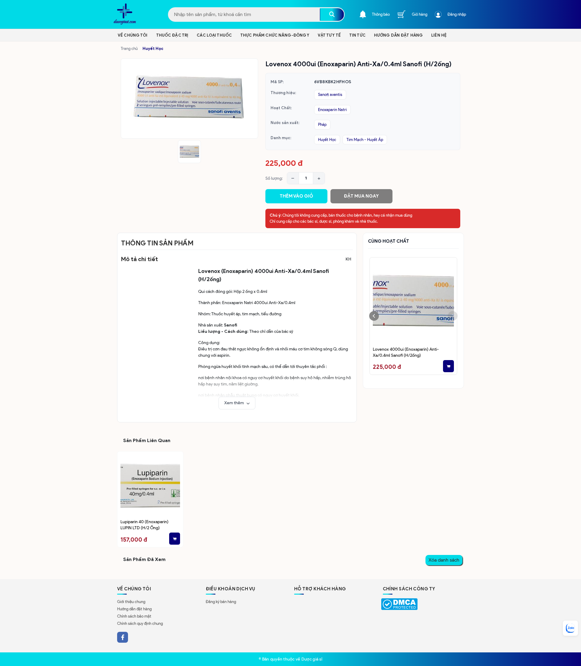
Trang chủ (129, 48)
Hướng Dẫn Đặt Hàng (398, 35)
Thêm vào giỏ (296, 196)
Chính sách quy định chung (140, 623)
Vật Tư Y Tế (329, 35)
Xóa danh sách (443, 560)
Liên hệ (439, 35)
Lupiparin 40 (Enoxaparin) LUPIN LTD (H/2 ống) (144, 524)
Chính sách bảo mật (134, 616)
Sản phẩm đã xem (144, 559)
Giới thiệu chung (131, 601)
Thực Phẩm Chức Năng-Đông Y (274, 35)
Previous (374, 316)
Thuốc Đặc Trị (172, 35)
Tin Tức (357, 35)
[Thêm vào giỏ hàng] (448, 366)
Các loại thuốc (214, 35)
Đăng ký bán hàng (221, 601)
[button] (236, 403)
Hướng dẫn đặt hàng (134, 609)
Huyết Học (153, 48)
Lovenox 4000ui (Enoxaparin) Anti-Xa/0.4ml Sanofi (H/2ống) (406, 352)
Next (453, 316)
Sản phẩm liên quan (146, 440)
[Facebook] (122, 637)
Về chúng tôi (133, 35)
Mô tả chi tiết (139, 259)
